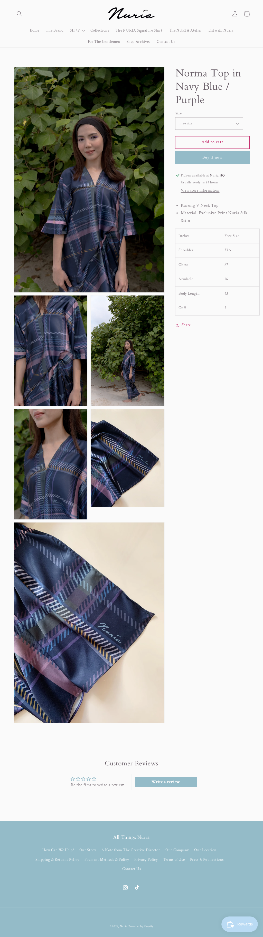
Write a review (166, 782)
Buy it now (212, 157)
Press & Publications (207, 859)
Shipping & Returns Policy (57, 859)
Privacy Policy (146, 859)
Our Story (87, 850)
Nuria (124, 926)
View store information (200, 190)
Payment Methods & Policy (106, 859)
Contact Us (131, 868)
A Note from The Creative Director (130, 850)
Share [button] (186, 325)
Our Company (177, 850)
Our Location (205, 850)
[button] (19, 14)
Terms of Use (174, 859)
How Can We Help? (58, 850)
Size (178, 113)
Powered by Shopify (140, 926)
